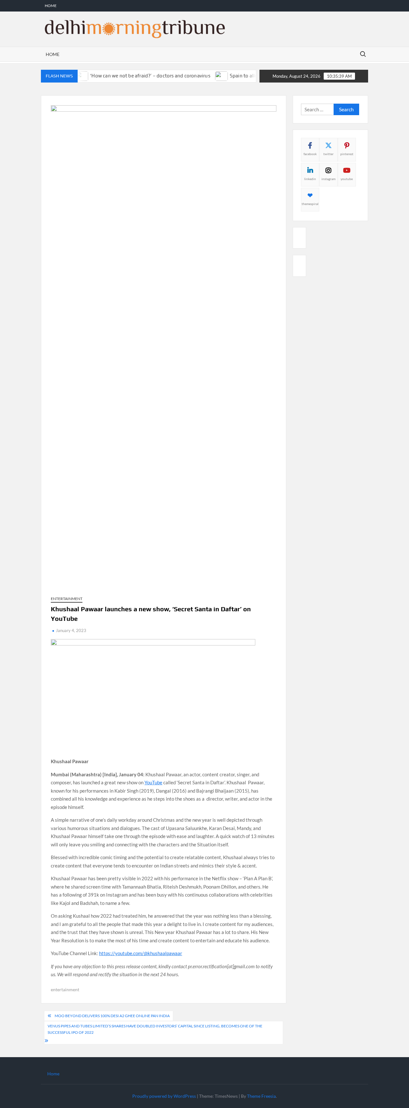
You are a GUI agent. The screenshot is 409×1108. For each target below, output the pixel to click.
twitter (328, 154)
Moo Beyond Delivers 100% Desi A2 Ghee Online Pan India (112, 1015)
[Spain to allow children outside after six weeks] (210, 75)
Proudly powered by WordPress (164, 1096)
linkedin (310, 179)
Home (51, 5)
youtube (347, 179)
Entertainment (66, 598)
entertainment (65, 989)
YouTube (153, 782)
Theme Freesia (261, 1096)
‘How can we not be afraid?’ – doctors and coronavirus (139, 75)
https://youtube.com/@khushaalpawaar (140, 953)
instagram (328, 179)
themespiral (310, 204)
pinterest (346, 154)
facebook (310, 154)
